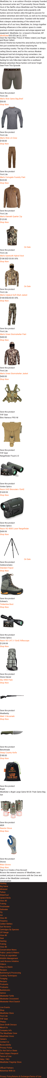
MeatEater (4, 35)
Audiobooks (5, 990)
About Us (4, 1027)
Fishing (3, 903)
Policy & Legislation (8, 955)
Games (3, 993)
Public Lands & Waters (9, 952)
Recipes (3, 970)
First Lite (4, 1016)
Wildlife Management (9, 958)
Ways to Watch (6, 967)
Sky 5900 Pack (6, 680)
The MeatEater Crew (8, 1033)
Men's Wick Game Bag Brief (11, 99)
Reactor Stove (6, 828)
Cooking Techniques (8, 976)
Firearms (3, 921)
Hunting (3, 883)
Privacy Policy (6, 1048)
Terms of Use (5, 1056)
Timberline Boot (6, 604)
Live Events (5, 1007)
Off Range (4, 932)
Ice (1, 915)
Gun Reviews (5, 927)
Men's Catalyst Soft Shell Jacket (13, 295)
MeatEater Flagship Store (10, 1062)
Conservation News (8, 950)
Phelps (3, 1022)
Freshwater (5, 906)
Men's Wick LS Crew (8, 138)
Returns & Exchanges (21, 1076)
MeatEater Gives (7, 1036)
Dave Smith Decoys (8, 1024)
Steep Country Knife (8, 752)
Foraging (3, 978)
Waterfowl (4, 895)
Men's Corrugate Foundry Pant (12, 177)
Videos (3, 964)
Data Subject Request (9, 1053)
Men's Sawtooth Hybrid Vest (12, 256)
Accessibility (5, 1045)
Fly (1, 912)
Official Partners (6, 1068)
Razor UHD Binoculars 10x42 (12, 489)
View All (3, 901)
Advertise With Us (7, 1071)
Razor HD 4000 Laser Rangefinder (14, 528)
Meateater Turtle (7, 996)
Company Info (6, 1030)
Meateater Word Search (10, 1001)
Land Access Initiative (9, 961)
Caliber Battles (6, 924)
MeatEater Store (7, 1013)
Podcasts (4, 984)
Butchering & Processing (10, 973)
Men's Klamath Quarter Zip (11, 216)
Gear (2, 938)
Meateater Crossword (9, 999)
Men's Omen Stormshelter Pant (13, 334)
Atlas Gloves (5, 864)
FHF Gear (4, 1019)
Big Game (4, 886)
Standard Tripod (6, 568)
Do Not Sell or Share (8, 1050)
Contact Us (4, 1042)
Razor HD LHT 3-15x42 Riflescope (14, 640)
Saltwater (4, 909)
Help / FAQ (4, 1059)
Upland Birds (5, 898)
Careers (3, 1039)
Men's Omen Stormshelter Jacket (14, 373)
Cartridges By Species (9, 929)
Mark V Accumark (7, 716)
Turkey (3, 892)
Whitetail (3, 889)
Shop (2, 1010)
